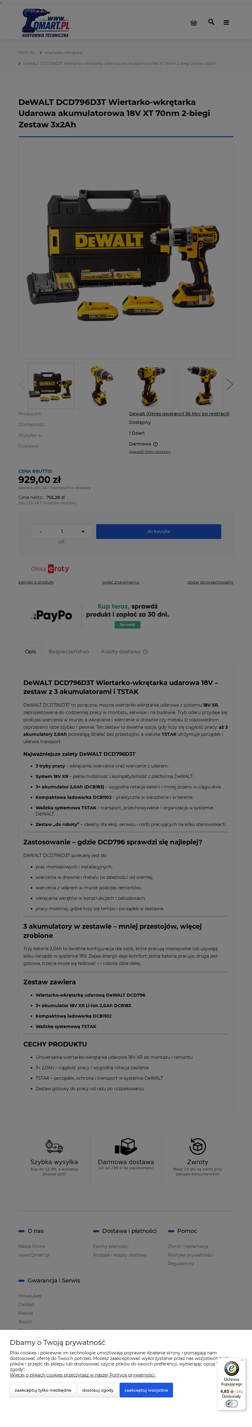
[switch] (232, 1403)
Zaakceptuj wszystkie (146, 1390)
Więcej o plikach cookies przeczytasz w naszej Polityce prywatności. (83, 1375)
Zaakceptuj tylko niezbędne (43, 1390)
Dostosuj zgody (97, 1390)
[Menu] (242, 1361)
